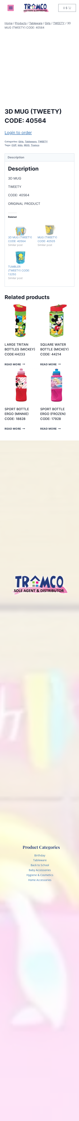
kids (20, 145)
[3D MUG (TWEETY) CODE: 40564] (21, 228)
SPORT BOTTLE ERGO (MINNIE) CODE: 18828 (17, 414)
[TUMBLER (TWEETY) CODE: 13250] (21, 257)
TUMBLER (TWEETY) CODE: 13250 (19, 270)
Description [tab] (16, 157)
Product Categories (41, 847)
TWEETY (43, 141)
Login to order (18, 132)
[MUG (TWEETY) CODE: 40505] (50, 228)
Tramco (35, 145)
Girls (21, 141)
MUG (27, 145)
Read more (13, 364)
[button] (10, 8)
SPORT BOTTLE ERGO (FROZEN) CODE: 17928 (53, 414)
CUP (14, 145)
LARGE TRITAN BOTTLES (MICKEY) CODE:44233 (20, 349)
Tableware (31, 141)
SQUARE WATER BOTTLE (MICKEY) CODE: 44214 (54, 349)
